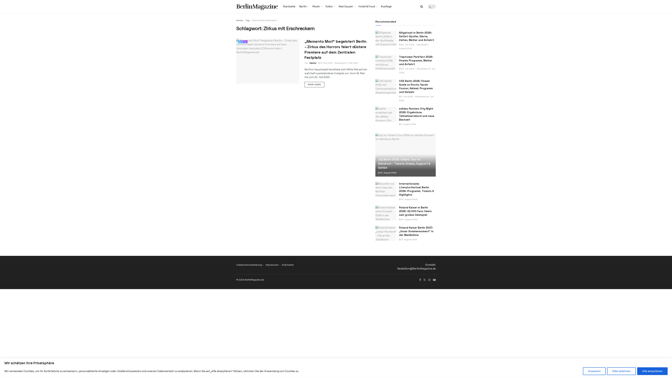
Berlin (303, 6)
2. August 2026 (408, 124)
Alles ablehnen (621, 371)
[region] (336, 368)
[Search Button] (421, 6)
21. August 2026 (409, 239)
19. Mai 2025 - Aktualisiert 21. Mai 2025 (339, 63)
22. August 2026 (388, 173)
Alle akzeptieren (652, 371)
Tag (247, 20)
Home (239, 20)
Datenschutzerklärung (249, 264)
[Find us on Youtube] (434, 280)
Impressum (271, 264)
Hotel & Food (367, 6)
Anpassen (594, 371)
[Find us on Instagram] (429, 280)
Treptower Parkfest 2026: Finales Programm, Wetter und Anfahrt (416, 60)
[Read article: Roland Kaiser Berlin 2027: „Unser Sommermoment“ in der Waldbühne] (385, 233)
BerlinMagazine (257, 7)
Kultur (329, 6)
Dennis (313, 63)
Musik (316, 6)
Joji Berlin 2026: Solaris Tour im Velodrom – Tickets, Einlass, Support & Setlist (404, 164)
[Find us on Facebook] (420, 280)
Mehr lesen (316, 84)
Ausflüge (386, 6)
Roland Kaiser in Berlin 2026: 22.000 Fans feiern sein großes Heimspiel (415, 211)
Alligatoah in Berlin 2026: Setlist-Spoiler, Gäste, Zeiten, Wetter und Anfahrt (416, 36)
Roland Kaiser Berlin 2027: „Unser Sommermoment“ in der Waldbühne (416, 231)
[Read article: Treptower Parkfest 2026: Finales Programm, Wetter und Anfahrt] (385, 62)
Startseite (289, 6)
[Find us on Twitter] (424, 280)
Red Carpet (346, 6)
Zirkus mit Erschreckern (264, 20)
